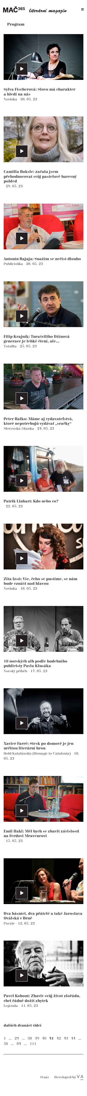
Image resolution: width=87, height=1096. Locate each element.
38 (30, 1038)
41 (51, 1038)
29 (16, 1038)
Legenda (11, 1006)
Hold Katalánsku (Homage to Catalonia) (38, 753)
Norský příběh (16, 671)
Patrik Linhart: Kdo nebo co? (31, 501)
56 (6, 1044)
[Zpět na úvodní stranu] (36, 9)
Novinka (11, 99)
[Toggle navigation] (82, 9)
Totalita (11, 346)
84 (19, 1044)
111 (33, 1044)
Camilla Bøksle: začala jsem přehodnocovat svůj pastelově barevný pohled (40, 176)
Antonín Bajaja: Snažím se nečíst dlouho (42, 259)
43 (66, 1038)
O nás (44, 1077)
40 (44, 1038)
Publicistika (14, 264)
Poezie (10, 923)
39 (37, 1038)
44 (73, 1038)
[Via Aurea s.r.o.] (80, 1077)
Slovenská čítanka (19, 428)
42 (59, 1038)
